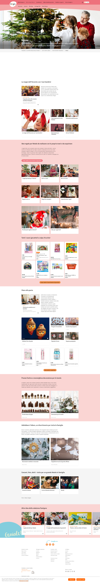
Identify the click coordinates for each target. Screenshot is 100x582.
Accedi (87, 2)
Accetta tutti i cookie (80, 579)
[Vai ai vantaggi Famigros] (48, 338)
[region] (50, 579)
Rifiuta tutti (72, 579)
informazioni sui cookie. (24, 580)
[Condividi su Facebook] (47, 544)
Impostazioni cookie (25, 576)
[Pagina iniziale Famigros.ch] (13, 4)
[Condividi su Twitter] (50, 544)
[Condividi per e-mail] (53, 544)
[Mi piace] (38, 104)
